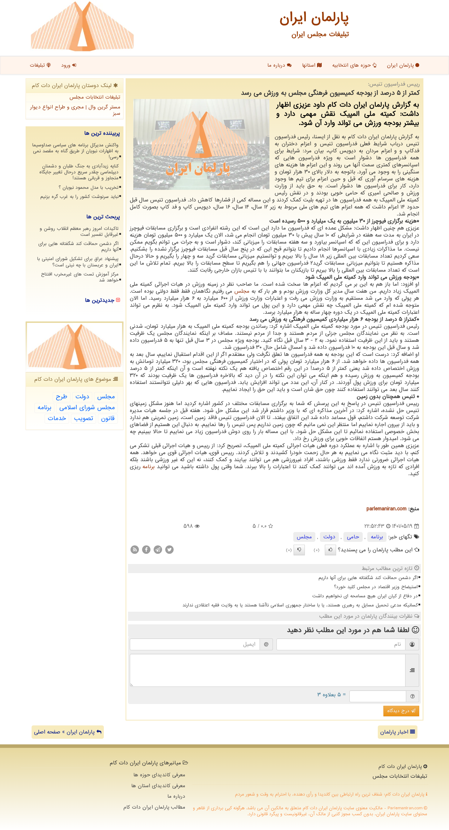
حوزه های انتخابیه (352, 65)
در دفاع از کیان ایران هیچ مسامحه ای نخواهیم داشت (365, 596)
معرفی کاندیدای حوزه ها (159, 775)
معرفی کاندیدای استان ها (158, 786)
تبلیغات (38, 65)
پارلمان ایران (401, 65)
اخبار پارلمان (395, 732)
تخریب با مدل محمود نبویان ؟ (89, 187)
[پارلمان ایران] (82, 26)
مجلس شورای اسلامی (87, 407)
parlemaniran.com (387, 509)
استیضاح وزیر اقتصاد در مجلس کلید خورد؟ (376, 587)
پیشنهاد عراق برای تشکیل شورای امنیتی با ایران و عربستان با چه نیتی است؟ (78, 261)
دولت (329, 537)
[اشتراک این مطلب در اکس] (169, 549)
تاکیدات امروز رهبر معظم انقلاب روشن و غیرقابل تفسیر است (79, 231)
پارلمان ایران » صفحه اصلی (65, 732)
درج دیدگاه (399, 711)
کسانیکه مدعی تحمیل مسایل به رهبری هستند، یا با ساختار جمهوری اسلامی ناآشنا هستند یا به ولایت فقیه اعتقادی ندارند (300, 605)
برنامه (148, 467)
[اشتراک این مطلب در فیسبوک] (146, 549)
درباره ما (277, 65)
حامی (353, 537)
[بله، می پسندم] (330, 550)
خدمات (57, 418)
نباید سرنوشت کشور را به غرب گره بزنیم (79, 196)
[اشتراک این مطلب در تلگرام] (158, 549)
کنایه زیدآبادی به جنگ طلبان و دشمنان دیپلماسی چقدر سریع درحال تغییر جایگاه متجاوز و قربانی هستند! (79, 172)
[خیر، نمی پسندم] (299, 550)
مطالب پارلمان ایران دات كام (154, 807)
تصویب (83, 418)
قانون (108, 418)
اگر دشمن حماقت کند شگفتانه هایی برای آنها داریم (368, 578)
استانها (309, 65)
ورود (66, 65)
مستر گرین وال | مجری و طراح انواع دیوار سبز (75, 110)
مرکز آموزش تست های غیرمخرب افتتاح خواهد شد (80, 277)
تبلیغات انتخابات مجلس (94, 97)
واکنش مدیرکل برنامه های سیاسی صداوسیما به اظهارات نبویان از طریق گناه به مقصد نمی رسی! (75, 151)
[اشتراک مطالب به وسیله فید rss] (135, 549)
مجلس (241, 291)
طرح (61, 396)
